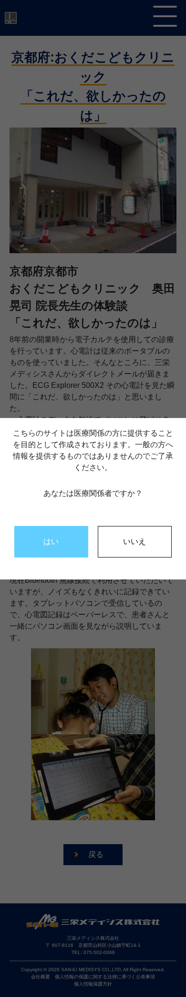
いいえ (134, 541)
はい (51, 541)
